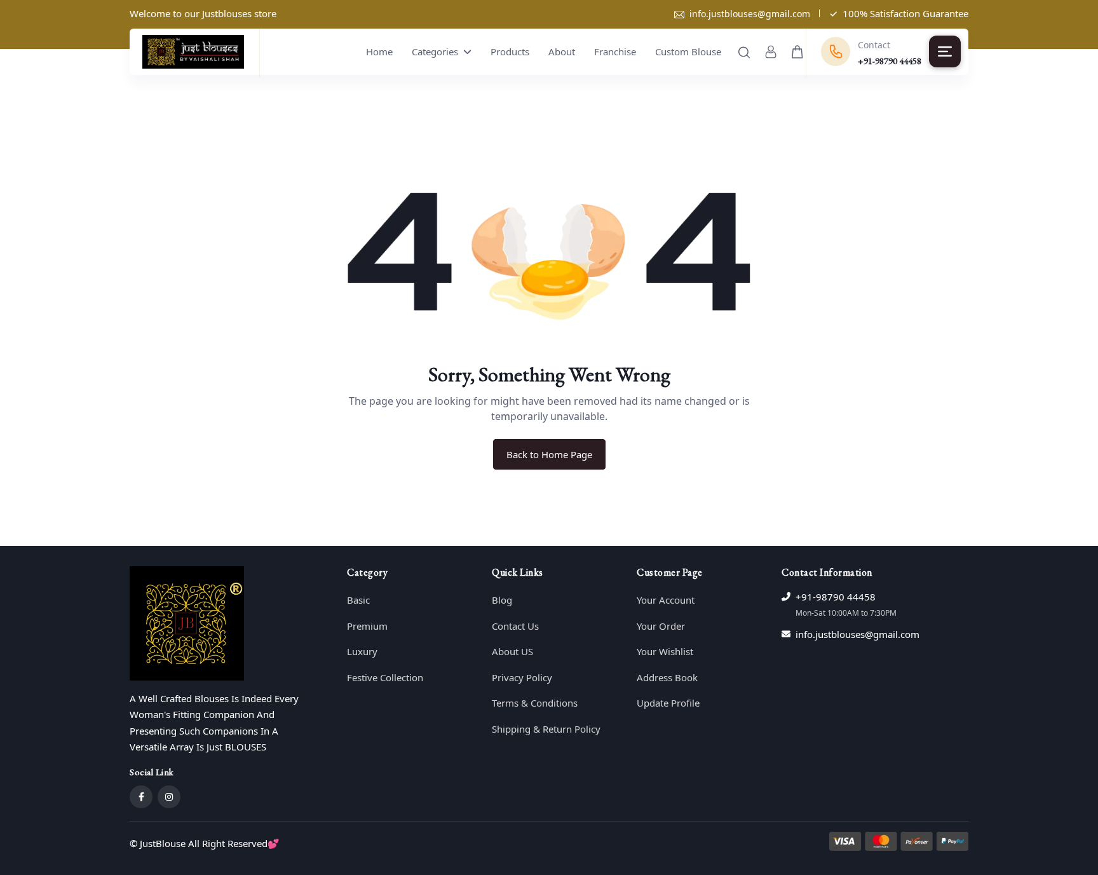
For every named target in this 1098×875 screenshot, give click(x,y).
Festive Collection (385, 677)
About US (512, 651)
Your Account (666, 600)
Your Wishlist (665, 651)
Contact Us (515, 626)
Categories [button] (436, 51)
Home (379, 51)
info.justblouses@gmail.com (749, 14)
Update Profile (668, 702)
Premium (367, 626)
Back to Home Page (549, 454)
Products (510, 51)
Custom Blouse (688, 51)
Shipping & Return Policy (546, 728)
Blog (502, 600)
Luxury (362, 651)
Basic (358, 600)
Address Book (667, 677)
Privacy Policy (522, 677)
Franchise (615, 51)
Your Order (661, 626)
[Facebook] (141, 796)
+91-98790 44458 (836, 596)
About (561, 51)
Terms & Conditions (535, 702)
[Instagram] (169, 796)
